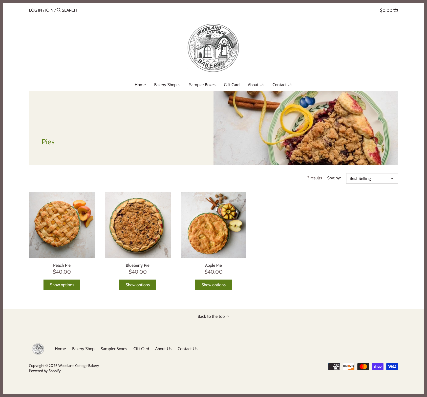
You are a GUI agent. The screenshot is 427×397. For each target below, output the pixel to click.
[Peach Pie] (62, 225)
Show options (62, 284)
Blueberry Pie (137, 265)
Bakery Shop (83, 348)
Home (60, 348)
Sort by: (334, 177)
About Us (163, 348)
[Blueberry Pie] (138, 225)
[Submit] (59, 10)
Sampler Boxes (114, 348)
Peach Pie (62, 265)
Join (49, 10)
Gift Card (141, 348)
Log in (35, 10)
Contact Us (187, 348)
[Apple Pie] (214, 225)
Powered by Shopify (45, 370)
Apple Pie (213, 265)
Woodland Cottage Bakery (78, 365)
